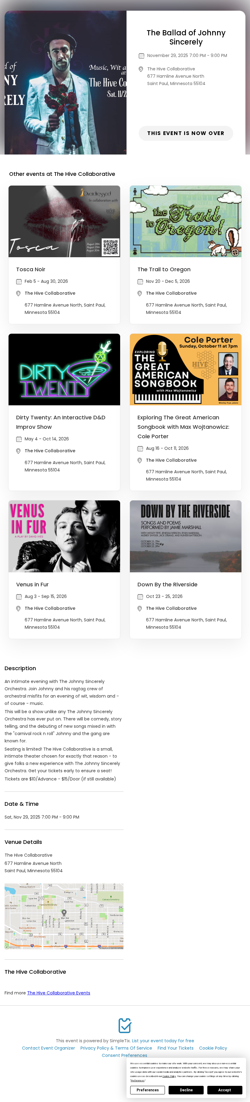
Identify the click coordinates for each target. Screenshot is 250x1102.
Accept (224, 1090)
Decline (186, 1090)
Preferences (148, 1090)
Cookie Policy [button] (169, 1076)
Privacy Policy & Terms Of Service (116, 1048)
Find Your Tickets (176, 1048)
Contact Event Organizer (48, 1048)
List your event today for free (163, 1041)
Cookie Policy (213, 1048)
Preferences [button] (138, 1080)
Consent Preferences (124, 1055)
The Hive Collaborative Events (58, 993)
